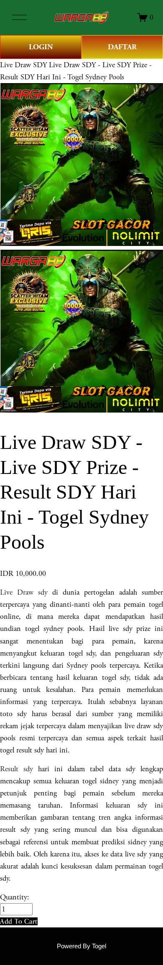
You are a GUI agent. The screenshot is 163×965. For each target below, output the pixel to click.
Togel (99, 946)
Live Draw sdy (24, 592)
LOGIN (41, 47)
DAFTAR (122, 47)
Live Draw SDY (23, 65)
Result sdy (16, 769)
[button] (19, 921)
